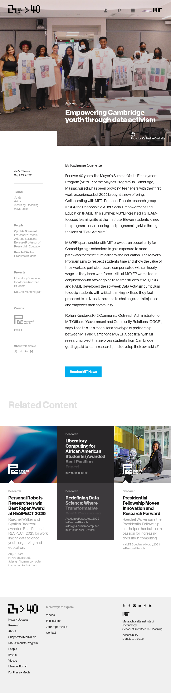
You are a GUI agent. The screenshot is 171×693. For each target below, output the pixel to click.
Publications (53, 621)
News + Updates (18, 619)
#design (13, 561)
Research (14, 625)
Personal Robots (21, 558)
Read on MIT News (83, 372)
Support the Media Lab (22, 637)
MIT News (24, 171)
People (12, 649)
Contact (51, 633)
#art (24, 565)
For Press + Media (19, 672)
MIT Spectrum (135, 544)
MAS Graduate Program (23, 643)
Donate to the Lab (133, 639)
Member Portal (17, 666)
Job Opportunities (57, 627)
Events (12, 655)
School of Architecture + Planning (142, 629)
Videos (12, 660)
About (12, 631)
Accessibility (130, 635)
